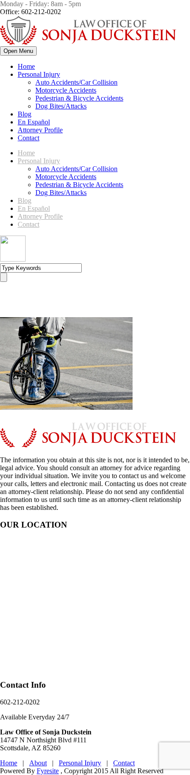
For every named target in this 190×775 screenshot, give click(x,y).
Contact (28, 138)
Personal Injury (39, 74)
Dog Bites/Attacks (61, 106)
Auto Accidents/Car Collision (76, 82)
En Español (34, 122)
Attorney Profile (40, 130)
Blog (24, 114)
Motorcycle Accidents (65, 90)
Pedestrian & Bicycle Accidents (79, 98)
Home (26, 66)
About (38, 763)
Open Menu (18, 51)
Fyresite (48, 771)
